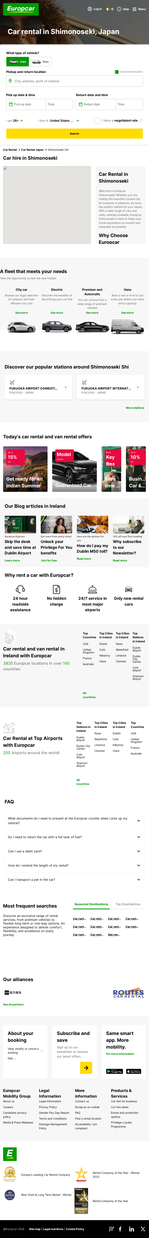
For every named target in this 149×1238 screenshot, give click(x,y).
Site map (35, 1229)
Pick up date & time (20, 95)
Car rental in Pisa (79, 918)
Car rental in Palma (132, 918)
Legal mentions (53, 1229)
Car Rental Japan (32, 149)
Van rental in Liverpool (114, 934)
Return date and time (92, 95)
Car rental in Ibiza (79, 926)
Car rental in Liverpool (132, 926)
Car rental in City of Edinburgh (79, 934)
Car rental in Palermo (97, 926)
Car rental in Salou (114, 918)
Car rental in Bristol (97, 934)
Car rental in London (114, 926)
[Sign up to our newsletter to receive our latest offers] (86, 1068)
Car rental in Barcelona (97, 918)
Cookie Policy (75, 1229)
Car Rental (10, 149)
